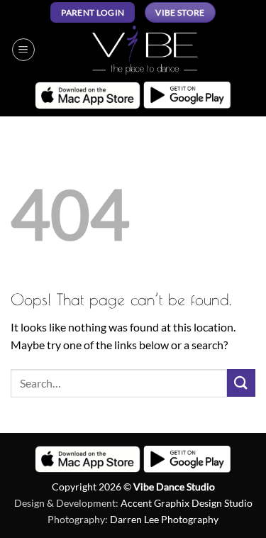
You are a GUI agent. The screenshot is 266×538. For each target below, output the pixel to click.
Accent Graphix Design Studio (187, 503)
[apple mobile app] (88, 95)
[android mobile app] (187, 95)
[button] (23, 49)
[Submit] (241, 383)
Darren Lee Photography (164, 519)
